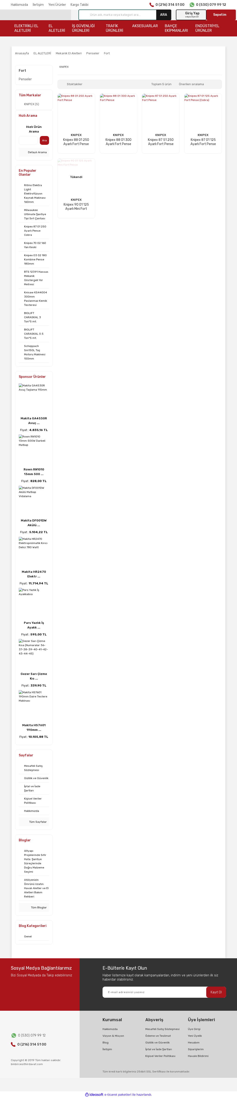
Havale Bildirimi (198, 1056)
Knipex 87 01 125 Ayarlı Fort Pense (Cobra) (203, 142)
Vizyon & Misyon (113, 1035)
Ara (44, 140)
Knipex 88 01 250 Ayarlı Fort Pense (76, 142)
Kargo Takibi (79, 5)
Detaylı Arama (37, 152)
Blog (106, 1042)
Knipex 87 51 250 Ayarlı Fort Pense (161, 142)
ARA (163, 15)
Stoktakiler (74, 84)
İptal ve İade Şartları (158, 1049)
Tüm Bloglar (38, 907)
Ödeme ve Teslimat (158, 1035)
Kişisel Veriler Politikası (160, 1056)
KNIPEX (76, 135)
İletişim (38, 5)
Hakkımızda (19, 5)
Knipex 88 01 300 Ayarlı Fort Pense (118, 142)
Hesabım (194, 1042)
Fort (107, 53)
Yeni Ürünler (57, 5)
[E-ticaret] (117, 1095)
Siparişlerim (196, 1049)
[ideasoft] (94, 1094)
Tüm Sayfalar (37, 821)
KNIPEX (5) (31, 104)
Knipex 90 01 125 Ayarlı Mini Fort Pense (76, 207)
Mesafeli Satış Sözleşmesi (162, 1029)
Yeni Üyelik (195, 1035)
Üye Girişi (194, 1029)
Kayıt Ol (216, 992)
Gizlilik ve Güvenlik (157, 1042)
